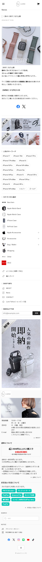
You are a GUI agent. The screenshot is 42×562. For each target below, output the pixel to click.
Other (9, 257)
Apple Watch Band (14, 208)
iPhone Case (12, 220)
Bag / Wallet (11, 245)
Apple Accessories (14, 232)
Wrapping (10, 251)
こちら (13, 435)
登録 (36, 313)
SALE (9, 263)
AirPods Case (12, 226)
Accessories (11, 239)
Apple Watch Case (14, 214)
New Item (10, 202)
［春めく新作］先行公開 (12, 16)
